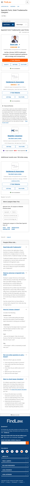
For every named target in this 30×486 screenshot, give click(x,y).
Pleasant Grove (15, 227)
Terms (2, 482)
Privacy (8, 482)
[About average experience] (26, 150)
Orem (8, 227)
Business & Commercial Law (10, 215)
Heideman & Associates (15, 82)
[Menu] (2, 2)
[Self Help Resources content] (27, 465)
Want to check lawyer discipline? (13, 379)
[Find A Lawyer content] (27, 460)
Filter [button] (4, 16)
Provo (4, 227)
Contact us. (6, 432)
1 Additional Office (15, 181)
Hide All (9, 237)
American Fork (6, 229)
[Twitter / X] (12, 451)
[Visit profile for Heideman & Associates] (15, 76)
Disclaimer (14, 482)
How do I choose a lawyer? (11, 309)
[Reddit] (21, 451)
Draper (13, 229)
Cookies (21, 482)
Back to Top (15, 415)
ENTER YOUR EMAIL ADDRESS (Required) (11, 440)
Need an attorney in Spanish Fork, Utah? (14, 274)
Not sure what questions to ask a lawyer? (13, 355)
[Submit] (27, 442)
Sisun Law (14, 44)
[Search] (27, 2)
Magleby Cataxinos (15, 136)
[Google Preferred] (26, 451)
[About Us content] (27, 456)
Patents (14, 212)
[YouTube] (7, 451)
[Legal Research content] (27, 469)
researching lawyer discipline (19, 389)
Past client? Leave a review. (15, 138)
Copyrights (6, 212)
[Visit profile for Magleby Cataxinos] (15, 130)
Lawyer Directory (4, 6)
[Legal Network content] (27, 474)
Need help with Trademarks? (12, 247)
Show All (3, 237)
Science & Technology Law (10, 219)
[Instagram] (17, 451)
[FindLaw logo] (8, 2)
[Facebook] (2, 451)
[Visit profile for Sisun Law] (15, 39)
